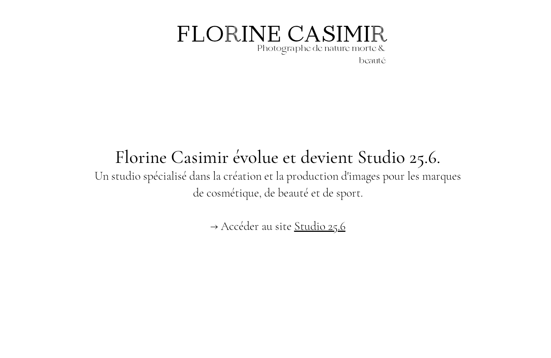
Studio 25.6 (320, 226)
